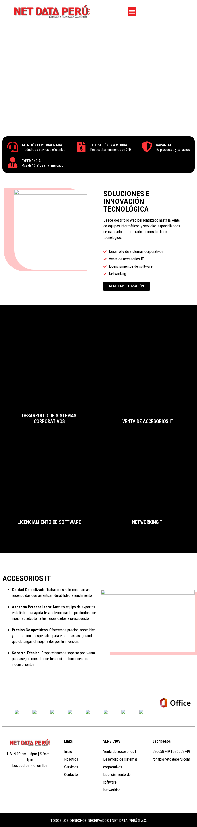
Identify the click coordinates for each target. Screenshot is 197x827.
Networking (111, 790)
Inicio (68, 751)
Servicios (71, 767)
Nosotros (71, 759)
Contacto (71, 774)
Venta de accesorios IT (120, 751)
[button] (132, 11)
